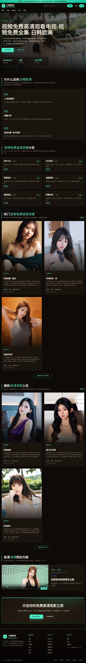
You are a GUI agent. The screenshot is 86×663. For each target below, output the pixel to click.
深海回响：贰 (51, 278)
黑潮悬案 (7, 450)
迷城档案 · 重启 (10, 278)
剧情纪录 (50, 652)
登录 (76, 5)
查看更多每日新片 (43, 547)
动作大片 (50, 639)
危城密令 (7, 526)
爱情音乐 (50, 644)
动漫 (24, 10)
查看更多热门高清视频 (43, 375)
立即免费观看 (7, 49)
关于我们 (55, 660)
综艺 (19, 10)
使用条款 (74, 660)
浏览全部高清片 (36, 616)
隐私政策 (68, 660)
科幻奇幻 (50, 641)
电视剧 (14, 10)
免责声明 (81, 660)
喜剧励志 (50, 650)
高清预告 (69, 644)
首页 (3, 10)
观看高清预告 (20, 49)
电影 (8, 10)
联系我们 (62, 660)
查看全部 (82, 217)
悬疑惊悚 (50, 647)
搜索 (70, 5)
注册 (82, 5)
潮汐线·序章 (51, 450)
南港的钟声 (8, 354)
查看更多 (6, 169)
